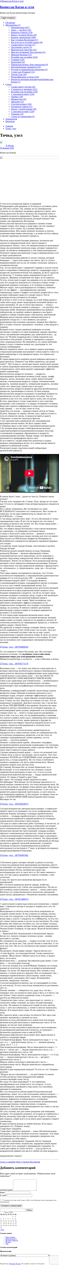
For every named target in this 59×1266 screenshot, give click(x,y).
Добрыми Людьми (15, 1263)
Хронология (11, 119)
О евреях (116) (17, 59)
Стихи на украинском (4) (22, 116)
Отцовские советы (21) (22, 106)
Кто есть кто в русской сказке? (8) (27, 42)
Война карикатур (11, 1239)
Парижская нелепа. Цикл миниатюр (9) (29, 64)
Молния (8, 1242)
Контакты (10, 121)
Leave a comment (7, 1162)
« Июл (2, 1229)
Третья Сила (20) (19, 74)
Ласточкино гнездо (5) (21, 47)
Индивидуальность (11, 1240)
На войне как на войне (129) (24, 92)
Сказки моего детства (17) (23, 45)
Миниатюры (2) (12, 25)
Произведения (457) (20, 27)
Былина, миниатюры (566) (23, 37)
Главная (9, 126)
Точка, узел (10, 128)
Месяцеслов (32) (18, 99)
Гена (6, 1243)
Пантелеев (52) (18, 62)
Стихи (8, 84)
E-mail (3, 1195)
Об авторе (10, 22)
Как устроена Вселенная (28, 1162)
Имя (2, 1192)
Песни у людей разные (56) (23, 109)
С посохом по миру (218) (22, 94)
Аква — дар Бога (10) (21, 30)
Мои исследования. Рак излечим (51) (28, 52)
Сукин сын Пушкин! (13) (23, 72)
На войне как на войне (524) (24, 57)
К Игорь (10, 145)
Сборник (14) (17, 114)
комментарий (6, 1190)
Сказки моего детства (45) (23, 87)
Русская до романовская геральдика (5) (29, 69)
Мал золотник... (10, 1237)
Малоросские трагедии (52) (24, 50)
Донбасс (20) (17, 97)
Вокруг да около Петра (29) (24, 35)
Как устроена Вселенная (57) (24, 40)
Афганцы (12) (17, 101)
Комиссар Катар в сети (17, 7)
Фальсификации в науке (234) (25, 77)
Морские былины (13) (21, 55)
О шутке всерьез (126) (21, 104)
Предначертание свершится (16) (26, 67)
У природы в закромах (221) (24, 89)
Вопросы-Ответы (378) (22, 32)
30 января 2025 (7, 148)
